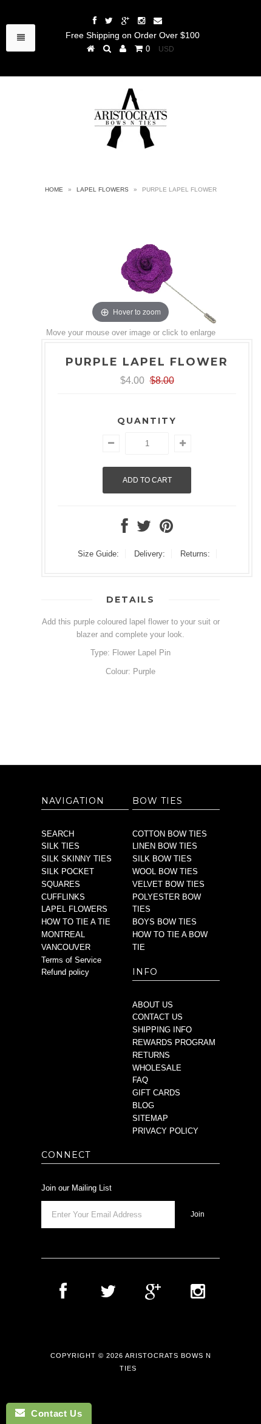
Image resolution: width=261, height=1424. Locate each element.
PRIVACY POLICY (165, 1130)
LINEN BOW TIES (164, 846)
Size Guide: (98, 553)
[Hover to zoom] (130, 266)
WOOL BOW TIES (165, 871)
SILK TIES (60, 846)
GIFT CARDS (156, 1092)
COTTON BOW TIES (169, 833)
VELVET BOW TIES (168, 884)
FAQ (140, 1080)
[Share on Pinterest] (166, 528)
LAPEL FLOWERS (74, 909)
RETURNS (151, 1055)
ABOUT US (152, 1004)
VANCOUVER (65, 947)
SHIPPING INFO (162, 1029)
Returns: (195, 553)
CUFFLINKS (63, 896)
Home (54, 189)
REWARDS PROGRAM (173, 1042)
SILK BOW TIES (162, 858)
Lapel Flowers (102, 189)
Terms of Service (71, 959)
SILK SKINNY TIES (76, 858)
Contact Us (53, 1413)
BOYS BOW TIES (164, 921)
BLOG (143, 1105)
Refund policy (65, 972)
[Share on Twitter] (144, 528)
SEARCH (57, 833)
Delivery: (149, 553)
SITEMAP (150, 1118)
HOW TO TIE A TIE (75, 921)
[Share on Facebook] (124, 528)
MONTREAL (63, 934)
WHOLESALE (156, 1067)
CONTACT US (157, 1016)
